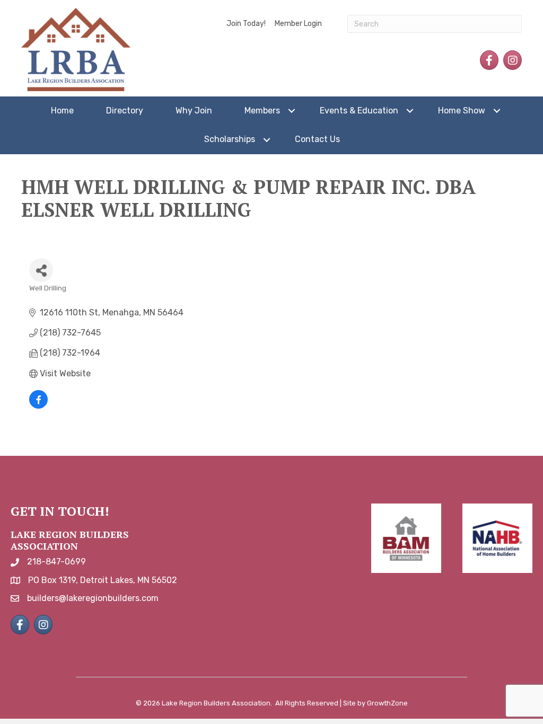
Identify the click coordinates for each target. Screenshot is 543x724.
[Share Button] (41, 270)
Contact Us (317, 139)
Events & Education (359, 110)
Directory (124, 110)
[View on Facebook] (38, 406)
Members (262, 110)
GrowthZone (387, 703)
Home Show (461, 110)
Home (62, 110)
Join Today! (246, 23)
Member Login (298, 23)
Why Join (194, 110)
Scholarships (229, 139)
